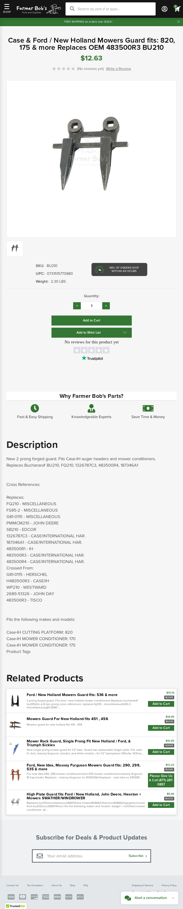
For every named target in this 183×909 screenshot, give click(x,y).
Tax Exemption (35, 885)
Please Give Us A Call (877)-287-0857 (161, 780)
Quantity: (91, 296)
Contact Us (12, 885)
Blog (72, 885)
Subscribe (136, 856)
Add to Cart (161, 704)
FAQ (85, 885)
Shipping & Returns (142, 885)
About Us (56, 885)
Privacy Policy (169, 885)
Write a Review (118, 68)
